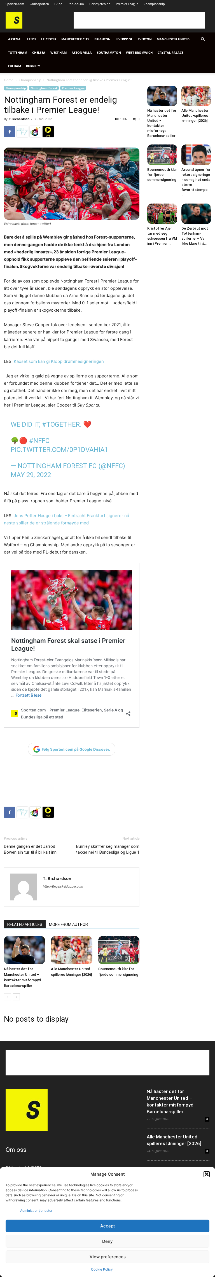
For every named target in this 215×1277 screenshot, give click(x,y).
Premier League (127, 4)
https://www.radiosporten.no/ (35, 131)
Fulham (14, 66)
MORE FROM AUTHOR (68, 924)
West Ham (58, 52)
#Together (61, 424)
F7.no (58, 4)
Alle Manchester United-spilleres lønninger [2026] (195, 115)
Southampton (109, 52)
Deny (107, 1241)
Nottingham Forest (44, 88)
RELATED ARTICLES (24, 924)
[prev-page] (7, 996)
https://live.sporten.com (48, 131)
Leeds (31, 39)
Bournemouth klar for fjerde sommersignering (162, 174)
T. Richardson (19, 119)
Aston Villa (82, 52)
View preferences (108, 1256)
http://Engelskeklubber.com (63, 886)
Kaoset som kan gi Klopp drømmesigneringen (59, 361)
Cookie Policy (102, 1269)
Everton (145, 39)
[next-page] (16, 996)
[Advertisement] (139, 20)
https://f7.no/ (22, 131)
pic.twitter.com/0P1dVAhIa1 (59, 450)
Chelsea (38, 52)
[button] (206, 1174)
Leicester (48, 39)
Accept (107, 1226)
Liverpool (124, 39)
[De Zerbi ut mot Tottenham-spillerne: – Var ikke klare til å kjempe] (196, 214)
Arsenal (15, 39)
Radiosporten (39, 4)
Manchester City (75, 39)
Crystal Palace (170, 52)
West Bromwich (139, 52)
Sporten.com (15, 4)
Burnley (33, 66)
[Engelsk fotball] (14, 27)
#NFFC (39, 441)
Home (8, 80)
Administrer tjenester (36, 1210)
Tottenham (17, 52)
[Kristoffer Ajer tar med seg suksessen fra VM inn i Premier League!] (162, 214)
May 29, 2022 (31, 475)
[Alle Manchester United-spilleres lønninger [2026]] (71, 950)
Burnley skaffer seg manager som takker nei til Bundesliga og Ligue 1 (107, 849)
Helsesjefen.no (100, 4)
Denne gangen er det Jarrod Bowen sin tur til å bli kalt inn (30, 849)
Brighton (102, 39)
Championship (154, 4)
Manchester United (173, 39)
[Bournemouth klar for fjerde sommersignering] (118, 950)
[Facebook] (9, 131)
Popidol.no (76, 4)
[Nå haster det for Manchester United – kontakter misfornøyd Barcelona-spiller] (24, 950)
